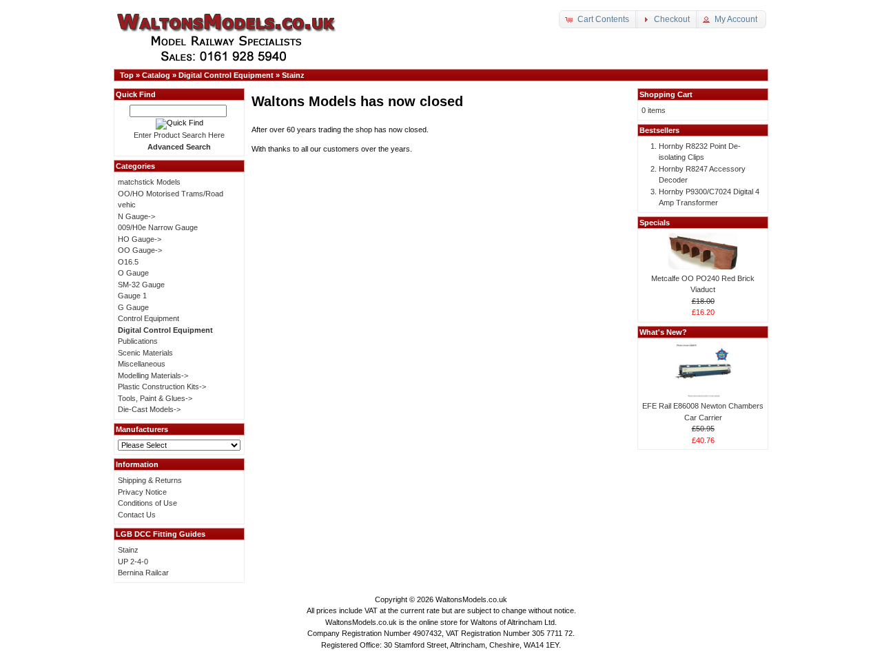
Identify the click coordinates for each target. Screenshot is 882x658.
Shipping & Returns (150, 480)
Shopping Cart (666, 94)
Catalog (156, 75)
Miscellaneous (141, 364)
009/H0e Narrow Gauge (158, 227)
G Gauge (133, 307)
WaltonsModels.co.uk (471, 599)
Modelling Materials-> (153, 375)
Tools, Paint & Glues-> (155, 398)
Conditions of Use (147, 503)
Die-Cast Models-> (149, 409)
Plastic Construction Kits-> (162, 386)
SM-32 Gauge (141, 284)
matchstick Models (149, 182)
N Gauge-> (136, 216)
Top (127, 75)
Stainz (293, 75)
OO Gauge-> (140, 250)
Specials (654, 222)
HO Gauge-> (139, 239)
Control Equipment (148, 318)
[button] (598, 19)
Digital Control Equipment (226, 75)
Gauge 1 (132, 295)
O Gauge (133, 273)
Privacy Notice (142, 492)
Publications (138, 341)
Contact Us (137, 515)
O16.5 (128, 262)
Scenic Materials (145, 353)
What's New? (663, 332)
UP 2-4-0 (133, 561)
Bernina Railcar (143, 572)
